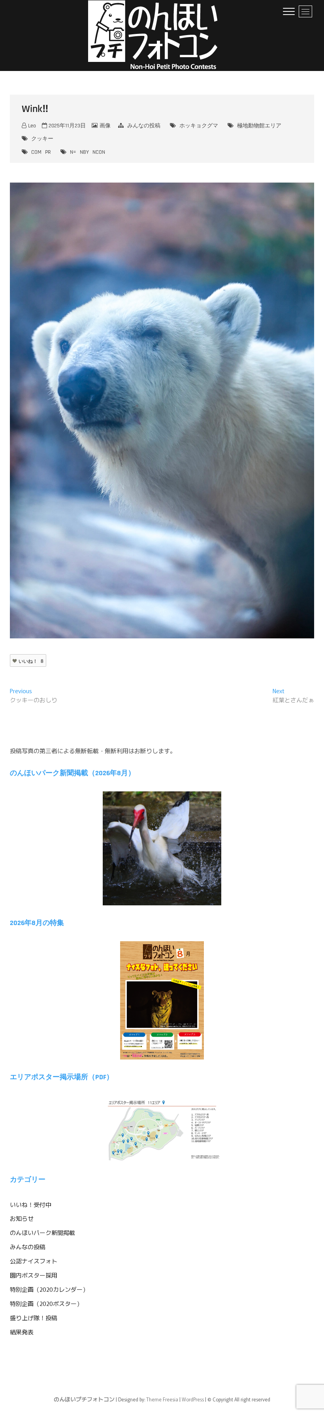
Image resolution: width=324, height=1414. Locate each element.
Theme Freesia (162, 1399)
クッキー (42, 138)
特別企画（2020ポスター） (46, 1303)
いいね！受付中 (30, 1204)
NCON (98, 152)
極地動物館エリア (259, 125)
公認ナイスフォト (33, 1261)
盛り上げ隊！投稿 (33, 1317)
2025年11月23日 (66, 125)
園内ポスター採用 (33, 1275)
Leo (31, 125)
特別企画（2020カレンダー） (49, 1289)
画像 (105, 125)
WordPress (193, 1399)
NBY (84, 152)
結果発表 (22, 1332)
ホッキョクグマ (198, 125)
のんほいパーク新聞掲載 (42, 1232)
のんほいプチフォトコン (84, 1399)
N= (73, 152)
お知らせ (22, 1218)
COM (36, 152)
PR (48, 152)
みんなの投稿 (143, 125)
